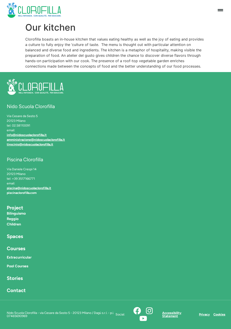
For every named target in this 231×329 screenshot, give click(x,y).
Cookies (219, 314)
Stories (15, 278)
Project (15, 208)
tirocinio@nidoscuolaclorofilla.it (30, 144)
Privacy (204, 314)
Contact (16, 290)
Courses (16, 248)
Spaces (15, 236)
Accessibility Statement (171, 314)
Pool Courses (17, 266)
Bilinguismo (16, 213)
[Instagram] (149, 311)
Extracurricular (19, 257)
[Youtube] (143, 318)
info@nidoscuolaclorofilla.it (27, 135)
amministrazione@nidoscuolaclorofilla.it (36, 140)
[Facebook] (137, 311)
